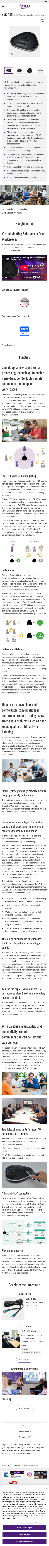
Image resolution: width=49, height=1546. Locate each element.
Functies (23, 208)
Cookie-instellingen (24, 1527)
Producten (17, 1465)
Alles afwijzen (24, 1534)
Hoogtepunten (8, 208)
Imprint (5, 1523)
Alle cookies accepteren (24, 1541)
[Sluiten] (46, 1488)
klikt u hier (11, 1518)
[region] (24, 1515)
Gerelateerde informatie (12, 212)
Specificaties (23, 1431)
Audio (10, 1465)
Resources (23, 1437)
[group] (8, 70)
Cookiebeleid (39, 1523)
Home (4, 1465)
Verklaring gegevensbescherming (22, 1523)
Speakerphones (28, 1465)
